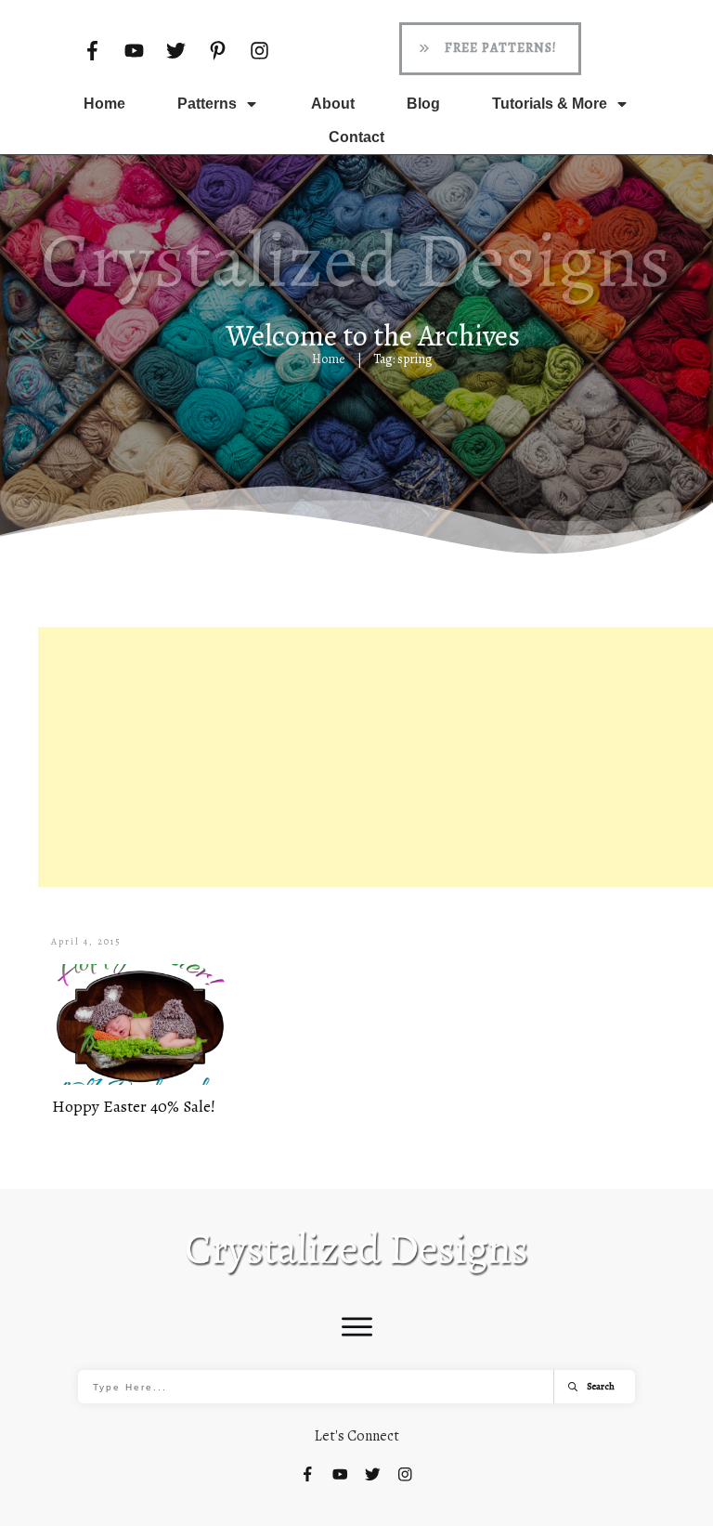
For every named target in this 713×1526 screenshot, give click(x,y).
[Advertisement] (375, 757)
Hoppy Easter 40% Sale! (133, 1106)
